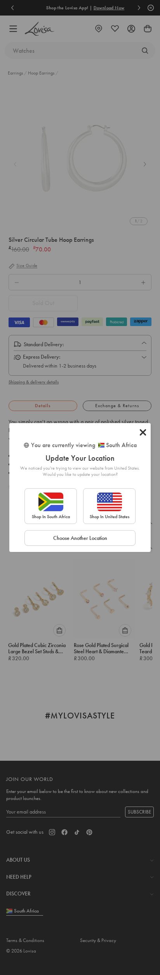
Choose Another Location (80, 537)
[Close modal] (143, 432)
